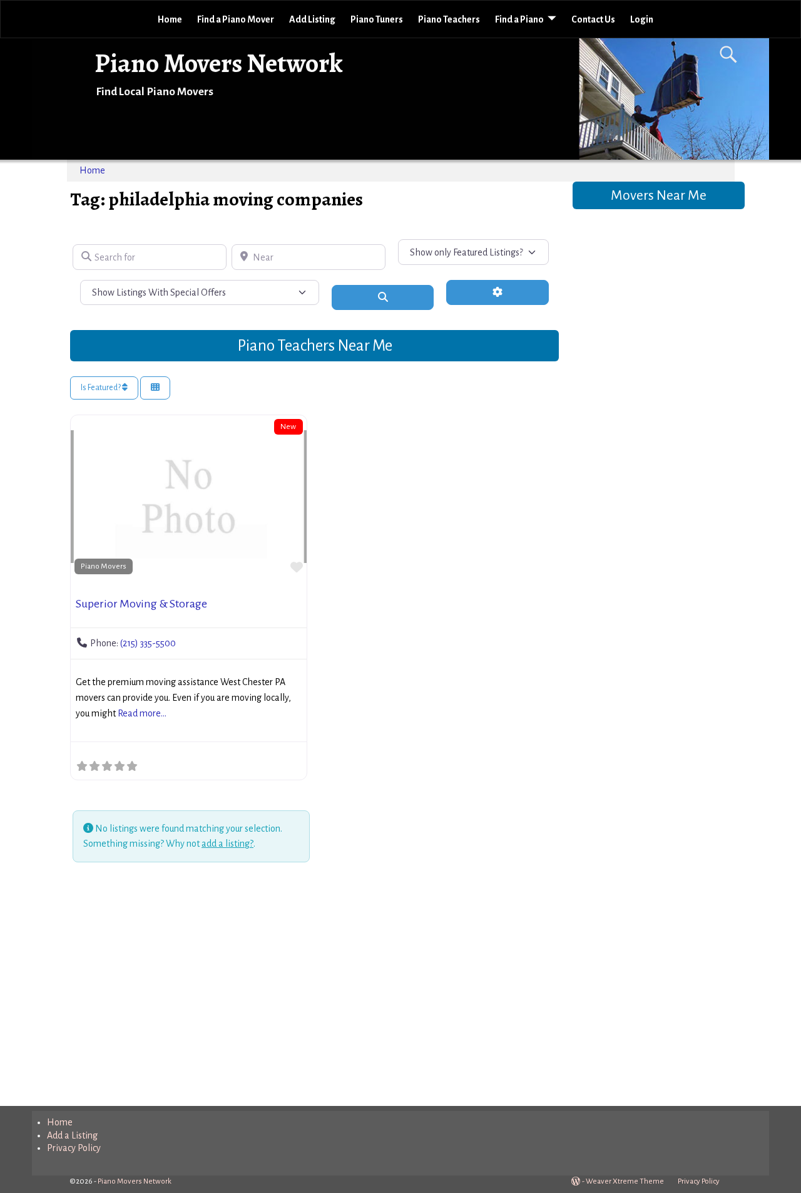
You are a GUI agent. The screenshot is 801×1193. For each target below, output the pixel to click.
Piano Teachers (449, 19)
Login (641, 19)
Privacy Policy (74, 1148)
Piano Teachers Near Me (314, 345)
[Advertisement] (314, 986)
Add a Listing (72, 1135)
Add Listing (312, 19)
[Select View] (155, 388)
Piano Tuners (376, 19)
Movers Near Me (659, 195)
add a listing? (227, 844)
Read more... (142, 713)
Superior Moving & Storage (141, 603)
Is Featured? (101, 387)
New (288, 426)
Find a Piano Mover (235, 19)
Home (170, 19)
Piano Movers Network (218, 63)
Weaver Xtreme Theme (625, 1181)
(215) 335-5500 (148, 643)
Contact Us (593, 19)
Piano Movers (103, 566)
